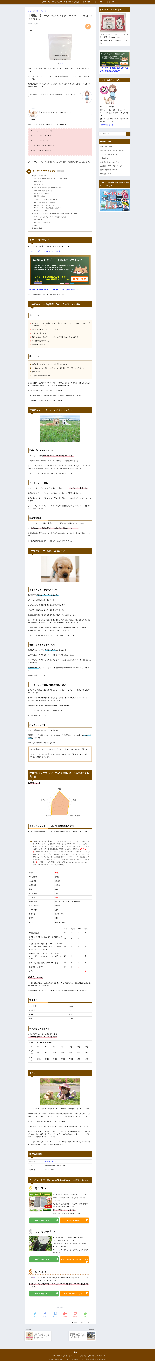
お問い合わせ (92, 1356)
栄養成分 (38, 219)
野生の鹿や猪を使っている (43, 191)
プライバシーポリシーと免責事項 (76, 1356)
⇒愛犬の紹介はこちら (107, 125)
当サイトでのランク (39, 175)
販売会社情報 (37, 228)
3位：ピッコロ (110, 2)
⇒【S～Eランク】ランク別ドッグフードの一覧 (44, 251)
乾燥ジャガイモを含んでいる (44, 205)
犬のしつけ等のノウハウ (108, 170)
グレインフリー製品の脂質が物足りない (47, 208)
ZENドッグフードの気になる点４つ (44, 199)
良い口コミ (38, 182)
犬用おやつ (104, 158)
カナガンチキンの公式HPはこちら (74, 1259)
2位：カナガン (98, 2)
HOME (79, 1352)
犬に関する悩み (105, 174)
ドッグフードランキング (57, 1356)
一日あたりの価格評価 (42, 222)
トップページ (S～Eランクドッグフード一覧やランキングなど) (60, 2)
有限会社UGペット (51, 1161)
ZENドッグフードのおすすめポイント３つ (46, 187)
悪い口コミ (38, 184)
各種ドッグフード (86, 1322)
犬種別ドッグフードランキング (111, 166)
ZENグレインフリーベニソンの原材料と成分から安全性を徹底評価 (54, 213)
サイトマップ (101, 1356)
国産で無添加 (39, 196)
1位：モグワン (86, 2)
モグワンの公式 (73, 1220)
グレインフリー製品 (41, 193)
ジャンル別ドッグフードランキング (112, 150)
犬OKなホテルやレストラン (109, 162)
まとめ (35, 225)
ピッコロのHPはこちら (73, 1293)
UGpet (61, 63)
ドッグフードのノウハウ (108, 154)
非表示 (61, 171)
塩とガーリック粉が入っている (44, 202)
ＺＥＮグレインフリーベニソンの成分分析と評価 (50, 217)
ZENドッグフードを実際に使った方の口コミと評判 (49, 178)
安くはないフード (40, 210)
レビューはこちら (42, 1220)
